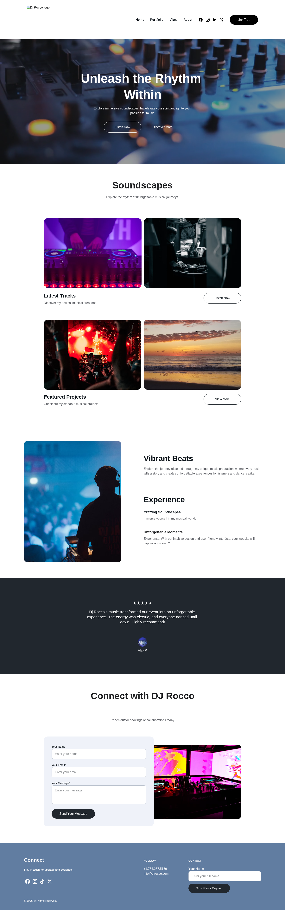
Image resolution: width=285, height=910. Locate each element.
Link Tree (244, 19)
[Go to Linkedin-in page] (216, 20)
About (188, 20)
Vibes (173, 20)
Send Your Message (73, 813)
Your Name (58, 746)
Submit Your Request (209, 888)
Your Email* (59, 764)
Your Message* (61, 783)
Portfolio (156, 20)
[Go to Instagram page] (209, 20)
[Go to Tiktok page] (42, 881)
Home (140, 20)
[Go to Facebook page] (202, 20)
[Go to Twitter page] (222, 20)
